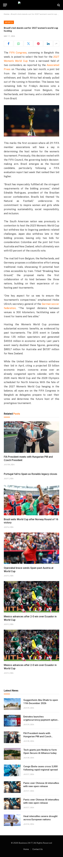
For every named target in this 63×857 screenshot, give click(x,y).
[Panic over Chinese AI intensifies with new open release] (12, 787)
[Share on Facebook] (8, 44)
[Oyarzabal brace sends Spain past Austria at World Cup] (31, 548)
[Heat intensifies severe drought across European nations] (12, 820)
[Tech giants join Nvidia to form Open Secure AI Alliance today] (12, 754)
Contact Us (37, 849)
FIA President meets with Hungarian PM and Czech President (37, 736)
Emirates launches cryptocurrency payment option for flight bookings (40, 720)
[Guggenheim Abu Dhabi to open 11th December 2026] (12, 704)
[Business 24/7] (31, 5)
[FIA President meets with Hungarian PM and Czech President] (31, 437)
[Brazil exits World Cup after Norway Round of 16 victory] (31, 499)
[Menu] (5, 5)
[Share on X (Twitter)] (28, 44)
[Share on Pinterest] (38, 44)
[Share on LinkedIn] (48, 44)
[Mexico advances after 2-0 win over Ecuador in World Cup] (31, 596)
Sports (9, 22)
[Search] (58, 5)
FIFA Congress (18, 52)
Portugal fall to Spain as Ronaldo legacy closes (30, 474)
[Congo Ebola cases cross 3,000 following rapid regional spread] (12, 770)
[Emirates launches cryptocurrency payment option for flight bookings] (12, 720)
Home (6, 14)
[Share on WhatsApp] (18, 44)
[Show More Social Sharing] (56, 44)
